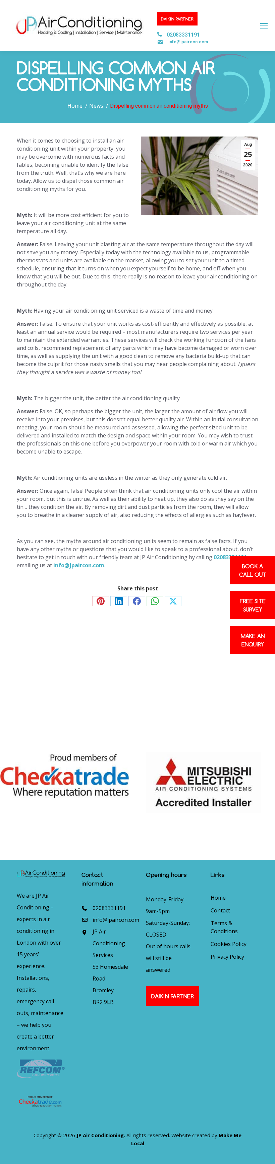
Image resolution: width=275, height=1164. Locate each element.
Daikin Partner (177, 18)
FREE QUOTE (229, 671)
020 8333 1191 (40, 697)
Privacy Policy (227, 956)
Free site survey (253, 605)
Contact (220, 910)
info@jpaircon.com (188, 41)
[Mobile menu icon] (264, 25)
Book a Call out (252, 570)
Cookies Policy (228, 944)
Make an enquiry (253, 640)
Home (218, 897)
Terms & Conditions (224, 927)
